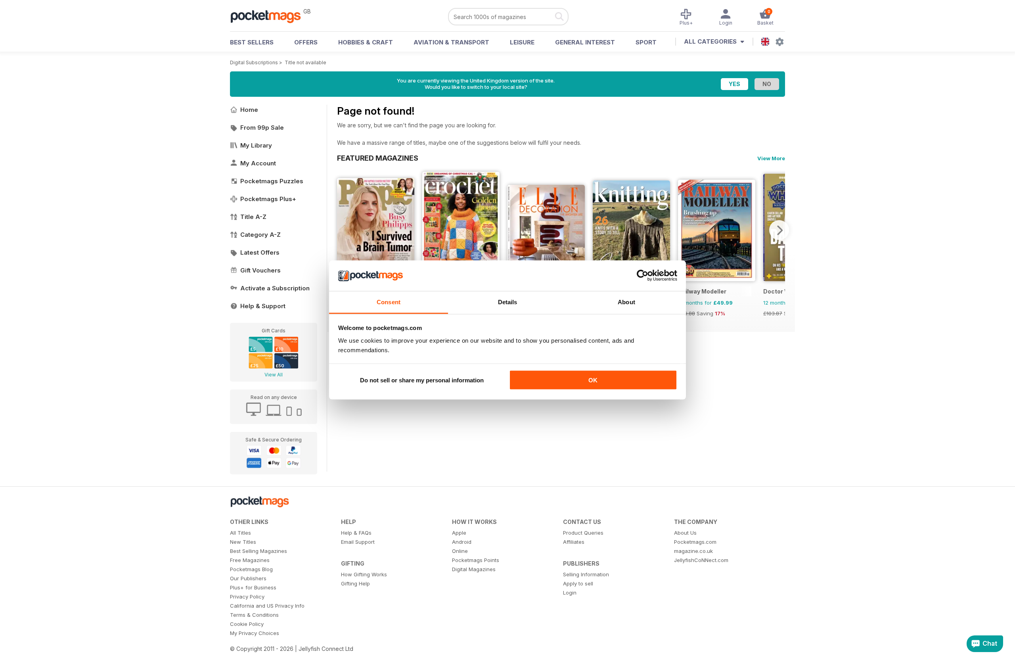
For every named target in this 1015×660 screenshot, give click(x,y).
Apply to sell (578, 583)
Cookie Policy (247, 624)
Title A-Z (253, 217)
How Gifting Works (364, 574)
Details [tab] (507, 301)
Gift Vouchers (260, 270)
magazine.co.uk (693, 551)
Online (460, 551)
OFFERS (306, 42)
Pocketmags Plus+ (268, 199)
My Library (256, 145)
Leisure (522, 42)
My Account (258, 163)
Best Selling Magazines (258, 551)
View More (771, 158)
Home (249, 109)
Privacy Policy (247, 596)
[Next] (779, 230)
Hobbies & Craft (365, 42)
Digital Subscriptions (254, 62)
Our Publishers (248, 578)
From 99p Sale (262, 127)
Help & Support (262, 306)
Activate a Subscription (275, 288)
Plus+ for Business (253, 587)
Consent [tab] (388, 301)
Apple (459, 533)
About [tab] (626, 301)
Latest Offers (260, 252)
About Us (685, 533)
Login (569, 592)
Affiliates (573, 542)
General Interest (585, 42)
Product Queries (583, 533)
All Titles (240, 533)
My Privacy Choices (254, 633)
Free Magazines (250, 560)
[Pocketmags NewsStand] (269, 16)
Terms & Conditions (254, 615)
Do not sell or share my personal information (422, 380)
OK (593, 380)
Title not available (305, 62)
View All (273, 375)
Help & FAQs (356, 533)
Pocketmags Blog (251, 569)
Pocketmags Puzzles (271, 181)
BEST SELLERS (252, 42)
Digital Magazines (474, 569)
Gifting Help (355, 583)
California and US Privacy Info (267, 605)
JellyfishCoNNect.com (701, 560)
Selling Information (586, 574)
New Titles (243, 542)
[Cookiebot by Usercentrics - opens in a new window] (642, 276)
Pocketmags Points (475, 560)
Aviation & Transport (451, 42)
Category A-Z (260, 234)
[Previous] (343, 230)
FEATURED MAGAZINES (377, 158)
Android (461, 542)
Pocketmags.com (695, 542)
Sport (646, 42)
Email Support (358, 542)
